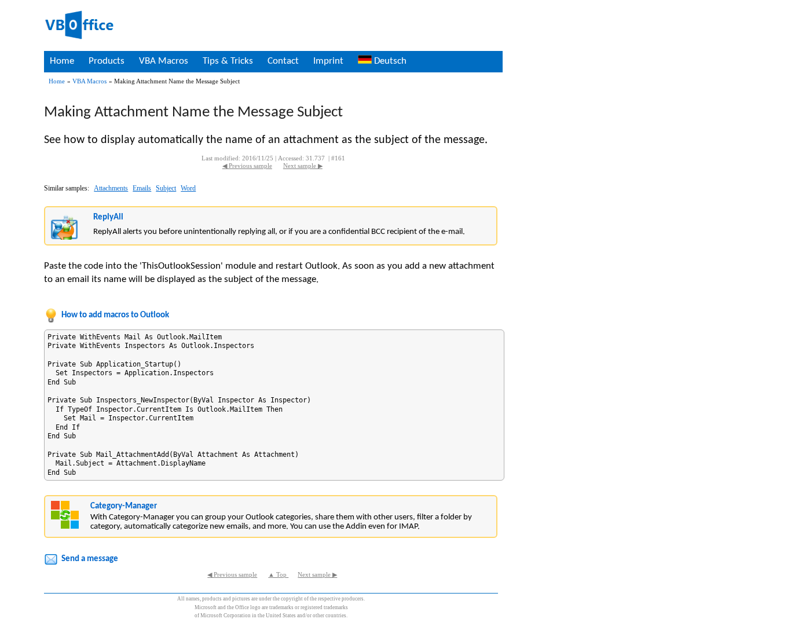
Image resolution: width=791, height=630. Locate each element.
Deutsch (389, 61)
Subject (166, 188)
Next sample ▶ (303, 166)
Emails (142, 188)
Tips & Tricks (228, 61)
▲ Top (278, 575)
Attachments (111, 188)
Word (188, 188)
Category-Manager (123, 506)
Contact (283, 61)
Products (106, 61)
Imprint (328, 61)
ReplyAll (108, 217)
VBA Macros (163, 61)
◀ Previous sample (247, 166)
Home (62, 61)
